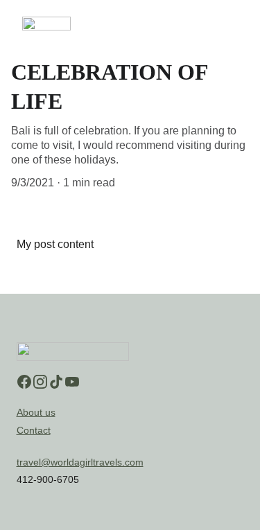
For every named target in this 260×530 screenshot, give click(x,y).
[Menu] (229, 23)
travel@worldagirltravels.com (80, 462)
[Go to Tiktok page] (56, 382)
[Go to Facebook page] (24, 382)
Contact (34, 430)
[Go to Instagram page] (40, 382)
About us (36, 412)
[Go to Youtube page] (72, 382)
